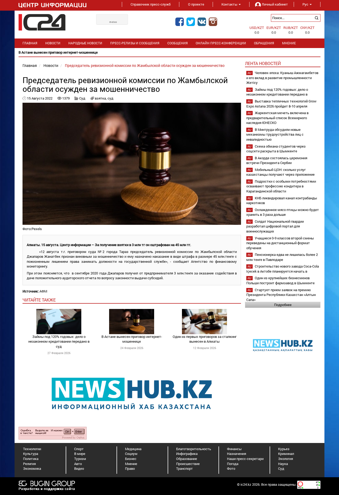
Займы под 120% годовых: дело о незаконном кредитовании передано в (277, 92)
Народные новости (85, 43)
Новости (52, 43)
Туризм (80, 458)
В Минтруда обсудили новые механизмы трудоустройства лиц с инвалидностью (275, 134)
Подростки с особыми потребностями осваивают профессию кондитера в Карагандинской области (281, 186)
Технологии (32, 448)
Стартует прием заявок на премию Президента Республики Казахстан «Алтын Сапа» (281, 294)
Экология (285, 458)
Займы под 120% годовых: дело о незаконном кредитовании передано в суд (59, 341)
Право (130, 468)
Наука (283, 463)
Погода (232, 463)
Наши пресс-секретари (245, 458)
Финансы (234, 448)
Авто (78, 463)
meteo (113, 22)
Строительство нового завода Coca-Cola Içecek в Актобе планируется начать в (282, 269)
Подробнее (283, 304)
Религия (29, 463)
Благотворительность (193, 448)
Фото (231, 468)
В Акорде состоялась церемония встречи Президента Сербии (276, 160)
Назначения (236, 453)
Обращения (264, 43)
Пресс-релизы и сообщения (134, 43)
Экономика (32, 468)
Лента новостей (263, 63)
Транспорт (184, 468)
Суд (82, 98)
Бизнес (130, 458)
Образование (186, 458)
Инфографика (187, 453)
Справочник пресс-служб (151, 4)
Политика (30, 458)
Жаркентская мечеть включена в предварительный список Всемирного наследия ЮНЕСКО (277, 117)
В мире (79, 453)
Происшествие (188, 463)
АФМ (43, 291)
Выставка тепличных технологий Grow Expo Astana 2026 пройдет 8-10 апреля (281, 104)
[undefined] (53, 432)
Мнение (289, 43)
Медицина (133, 448)
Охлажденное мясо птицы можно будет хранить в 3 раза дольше (282, 212)
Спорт (79, 448)
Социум (131, 453)
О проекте (196, 4)
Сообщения (177, 43)
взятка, (101, 98)
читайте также (39, 300)
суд (110, 98)
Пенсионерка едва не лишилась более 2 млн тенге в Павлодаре (282, 257)
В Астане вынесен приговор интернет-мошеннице (131, 339)
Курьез (283, 448)
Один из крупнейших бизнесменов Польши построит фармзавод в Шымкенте (280, 280)
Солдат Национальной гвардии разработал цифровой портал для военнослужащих (275, 226)
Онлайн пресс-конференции (221, 43)
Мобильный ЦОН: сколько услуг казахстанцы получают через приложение (280, 172)
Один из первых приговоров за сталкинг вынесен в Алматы (205, 339)
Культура (30, 453)
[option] (169, 52)
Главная (30, 43)
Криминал (286, 453)
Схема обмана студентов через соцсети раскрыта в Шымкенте (276, 149)
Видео (79, 468)
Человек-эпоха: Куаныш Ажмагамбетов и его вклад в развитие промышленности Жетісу (282, 77)
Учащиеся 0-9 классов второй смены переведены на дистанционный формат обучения (280, 243)
